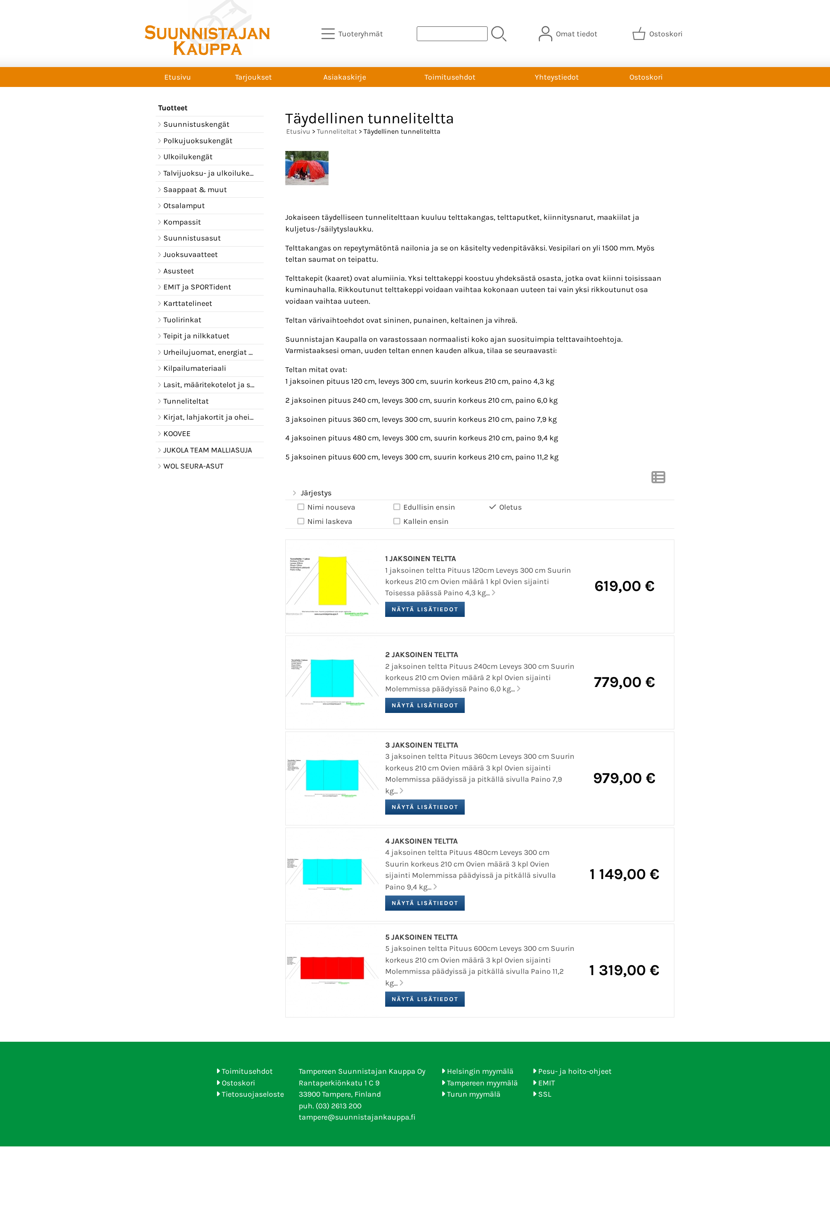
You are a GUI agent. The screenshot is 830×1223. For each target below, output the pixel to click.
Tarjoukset (253, 77)
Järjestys (316, 492)
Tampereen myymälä (482, 1083)
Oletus (510, 507)
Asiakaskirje (344, 77)
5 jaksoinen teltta (421, 937)
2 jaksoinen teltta (421, 654)
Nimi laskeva (329, 521)
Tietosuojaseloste (253, 1094)
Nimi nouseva (331, 507)
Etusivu (177, 77)
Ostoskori (646, 77)
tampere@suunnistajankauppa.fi (357, 1117)
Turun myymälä (474, 1094)
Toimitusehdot (450, 77)
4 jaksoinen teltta (421, 841)
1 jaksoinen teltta (420, 558)
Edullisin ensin (429, 507)
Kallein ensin (426, 521)
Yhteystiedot (557, 77)
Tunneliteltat (337, 131)
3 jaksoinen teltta (421, 745)
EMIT (546, 1083)
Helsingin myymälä (480, 1071)
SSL (544, 1094)
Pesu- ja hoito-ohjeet (575, 1071)
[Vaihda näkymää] (658, 479)
